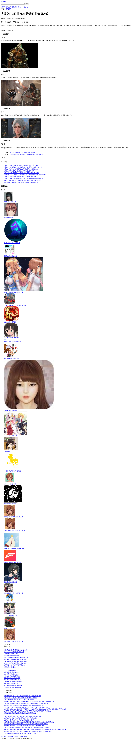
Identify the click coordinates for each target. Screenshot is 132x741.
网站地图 (3, 736)
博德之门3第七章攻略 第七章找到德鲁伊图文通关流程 (27, 154)
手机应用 (13, 7)
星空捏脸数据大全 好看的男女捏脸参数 (22, 152)
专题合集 (25, 7)
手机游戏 (7, 7)
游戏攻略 (19, 7)
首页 (2, 7)
